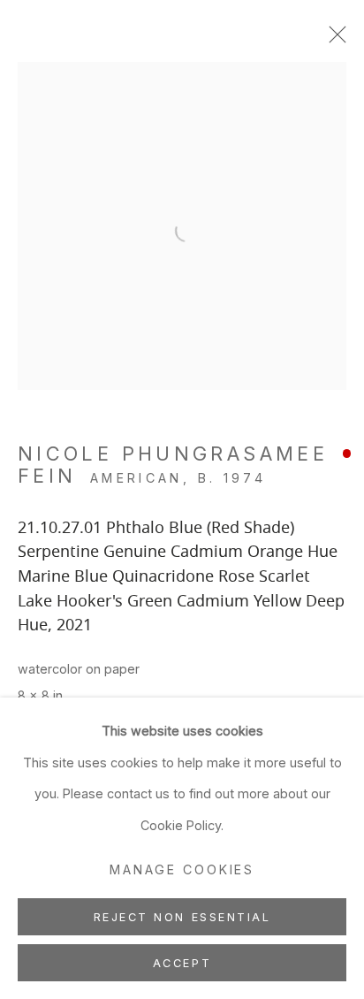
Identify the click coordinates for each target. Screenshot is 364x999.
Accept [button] (182, 963)
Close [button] (333, 40)
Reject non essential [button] (182, 917)
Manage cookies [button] (182, 869)
